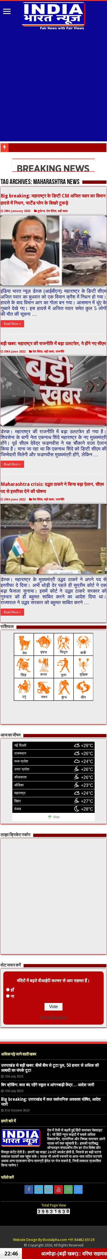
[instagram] (78, 1189)
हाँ (12, 990)
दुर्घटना (41, 211)
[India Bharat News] (53, 15)
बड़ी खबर (63, 211)
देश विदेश (51, 211)
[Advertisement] (53, 86)
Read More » (12, 324)
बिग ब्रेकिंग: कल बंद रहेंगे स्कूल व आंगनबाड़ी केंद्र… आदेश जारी (47, 1084)
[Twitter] (38, 1189)
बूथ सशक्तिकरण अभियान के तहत (31, 147)
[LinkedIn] (48, 1189)
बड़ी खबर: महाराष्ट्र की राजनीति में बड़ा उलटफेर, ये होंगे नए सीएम (53, 343)
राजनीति (60, 351)
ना (12, 996)
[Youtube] (58, 1189)
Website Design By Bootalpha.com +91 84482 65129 (53, 1240)
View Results (53, 1017)
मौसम (56, 817)
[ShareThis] (68, 1189)
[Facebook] (28, 1189)
